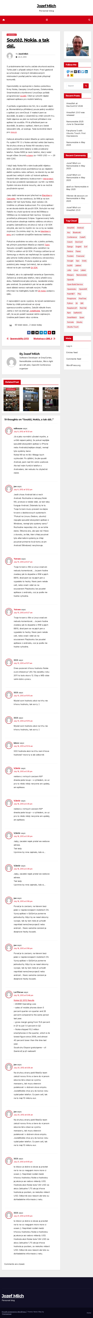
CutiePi (82, 237)
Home (89, 1313)
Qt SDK (34, 267)
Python (70, 303)
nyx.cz (14, 132)
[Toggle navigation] (47, 20)
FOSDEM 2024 (11, 394)
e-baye (29, 155)
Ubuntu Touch (72, 327)
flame (78, 251)
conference (72, 237)
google (70, 261)
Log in (69, 346)
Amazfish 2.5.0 (73, 210)
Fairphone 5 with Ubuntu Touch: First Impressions (75, 133)
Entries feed (72, 352)
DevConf (78, 242)
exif (85, 247)
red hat (83, 308)
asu (68, 232)
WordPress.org (73, 365)
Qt (77, 303)
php (79, 294)
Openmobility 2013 (19, 338)
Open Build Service (75, 284)
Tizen (47, 245)
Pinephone (71, 298)
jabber (78, 265)
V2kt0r (17, 768)
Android (80, 228)
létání (83, 270)
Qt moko (42, 291)
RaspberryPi (72, 308)
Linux (76, 270)
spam (82, 317)
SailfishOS (78, 313)
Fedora (70, 251)
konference (11, 34)
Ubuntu (79, 322)
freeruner (80, 256)
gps (77, 261)
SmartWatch (72, 317)
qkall (68, 186)
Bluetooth (77, 232)
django (70, 247)
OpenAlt (70, 280)
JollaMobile (34, 311)
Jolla (69, 270)
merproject (48, 178)
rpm (69, 313)
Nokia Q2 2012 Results (24, 1000)
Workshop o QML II (42, 338)
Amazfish (70, 228)
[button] (89, 20)
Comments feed (73, 359)
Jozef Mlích (46, 6)
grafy (84, 261)
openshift (83, 289)
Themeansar (6, 1314)
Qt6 (81, 303)
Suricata (70, 322)
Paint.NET (71, 294)
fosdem (70, 256)
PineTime (82, 298)
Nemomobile (82, 275)
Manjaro (70, 275)
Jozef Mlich (72, 163)
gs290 (69, 265)
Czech (69, 242)
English (78, 247)
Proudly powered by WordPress (14, 1312)
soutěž (23, 96)
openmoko (71, 289)
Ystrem (17, 559)
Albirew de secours (75, 195)
